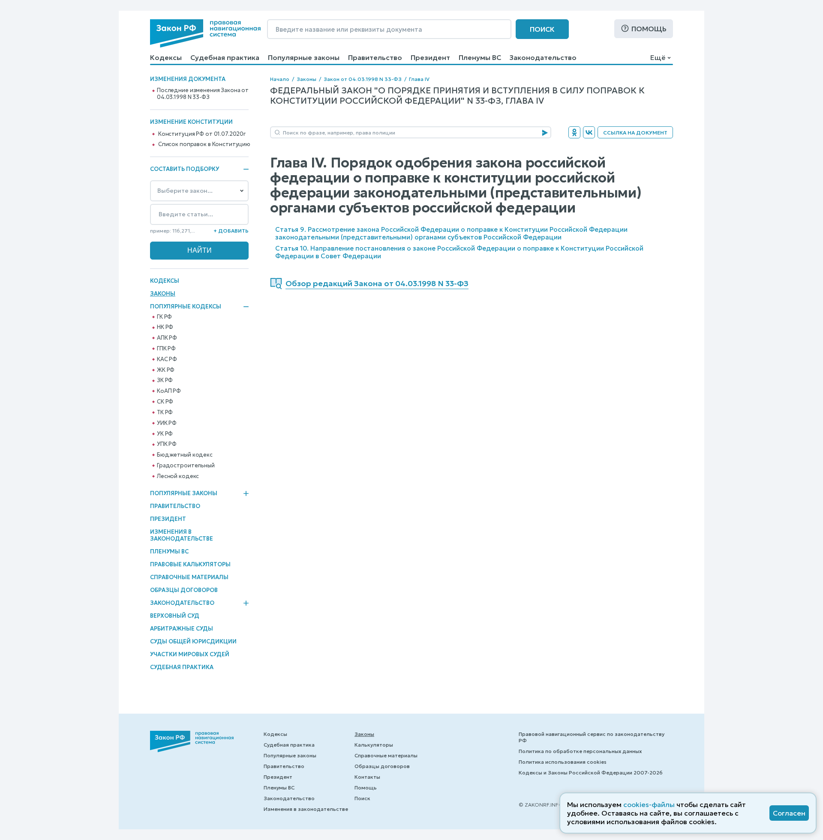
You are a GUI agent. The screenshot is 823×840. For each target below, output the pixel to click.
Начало (279, 79)
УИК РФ (167, 423)
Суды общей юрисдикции (193, 641)
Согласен (789, 813)
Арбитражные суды (181, 628)
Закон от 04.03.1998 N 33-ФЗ (363, 79)
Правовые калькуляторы (190, 564)
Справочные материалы (189, 577)
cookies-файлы (649, 804)
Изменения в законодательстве (181, 535)
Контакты (367, 777)
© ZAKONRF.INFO (541, 804)
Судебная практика (224, 57)
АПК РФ (167, 338)
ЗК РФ (165, 380)
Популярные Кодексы (185, 306)
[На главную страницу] (205, 33)
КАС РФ (167, 359)
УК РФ (165, 433)
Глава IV (419, 79)
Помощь (649, 28)
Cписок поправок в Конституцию (204, 144)
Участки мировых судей (189, 654)
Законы (162, 293)
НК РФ (165, 327)
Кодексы (166, 57)
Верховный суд (174, 615)
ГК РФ (164, 317)
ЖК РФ (165, 370)
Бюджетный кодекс (185, 454)
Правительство (375, 57)
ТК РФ (165, 412)
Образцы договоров (184, 590)
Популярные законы (303, 57)
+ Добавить (231, 230)
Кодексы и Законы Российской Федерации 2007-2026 (591, 772)
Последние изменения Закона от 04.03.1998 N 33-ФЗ (203, 94)
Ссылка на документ (635, 132)
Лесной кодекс (178, 476)
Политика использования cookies (563, 762)
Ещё (657, 57)
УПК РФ (167, 444)
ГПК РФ (166, 348)
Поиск (542, 29)
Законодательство (543, 57)
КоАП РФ (169, 391)
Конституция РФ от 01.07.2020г (202, 134)
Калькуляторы (373, 744)
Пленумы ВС (480, 57)
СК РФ (165, 401)
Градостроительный (186, 465)
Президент (430, 57)
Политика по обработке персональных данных (580, 751)
